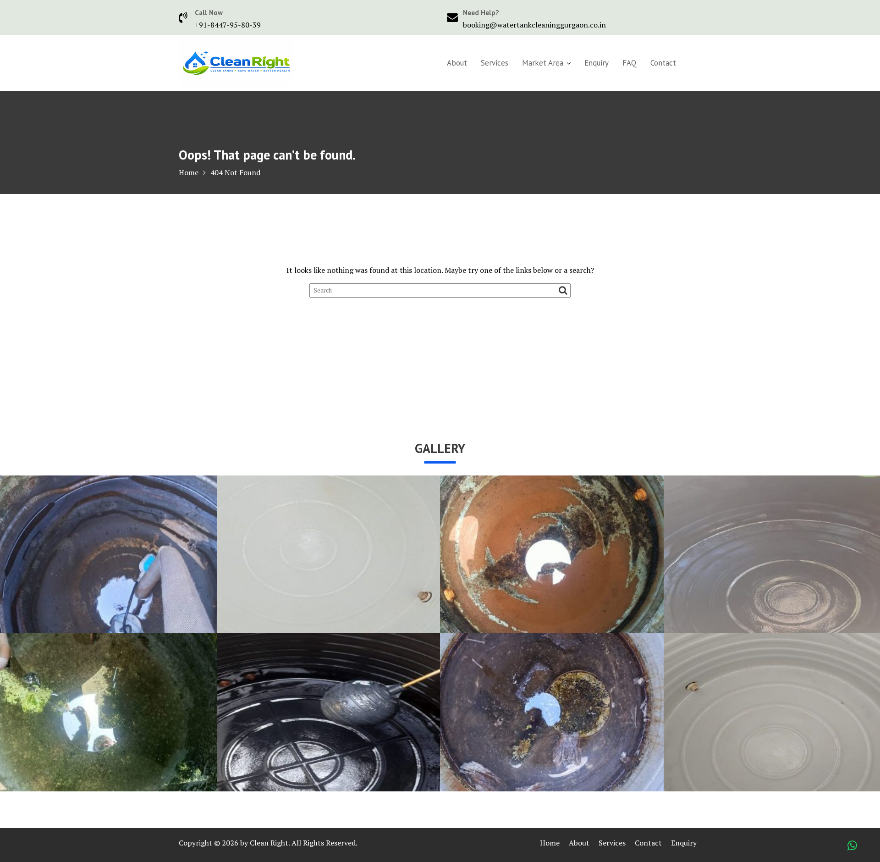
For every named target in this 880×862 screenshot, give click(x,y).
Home (550, 843)
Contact (663, 63)
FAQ (629, 63)
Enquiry (596, 63)
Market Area (542, 63)
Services (494, 63)
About (457, 63)
